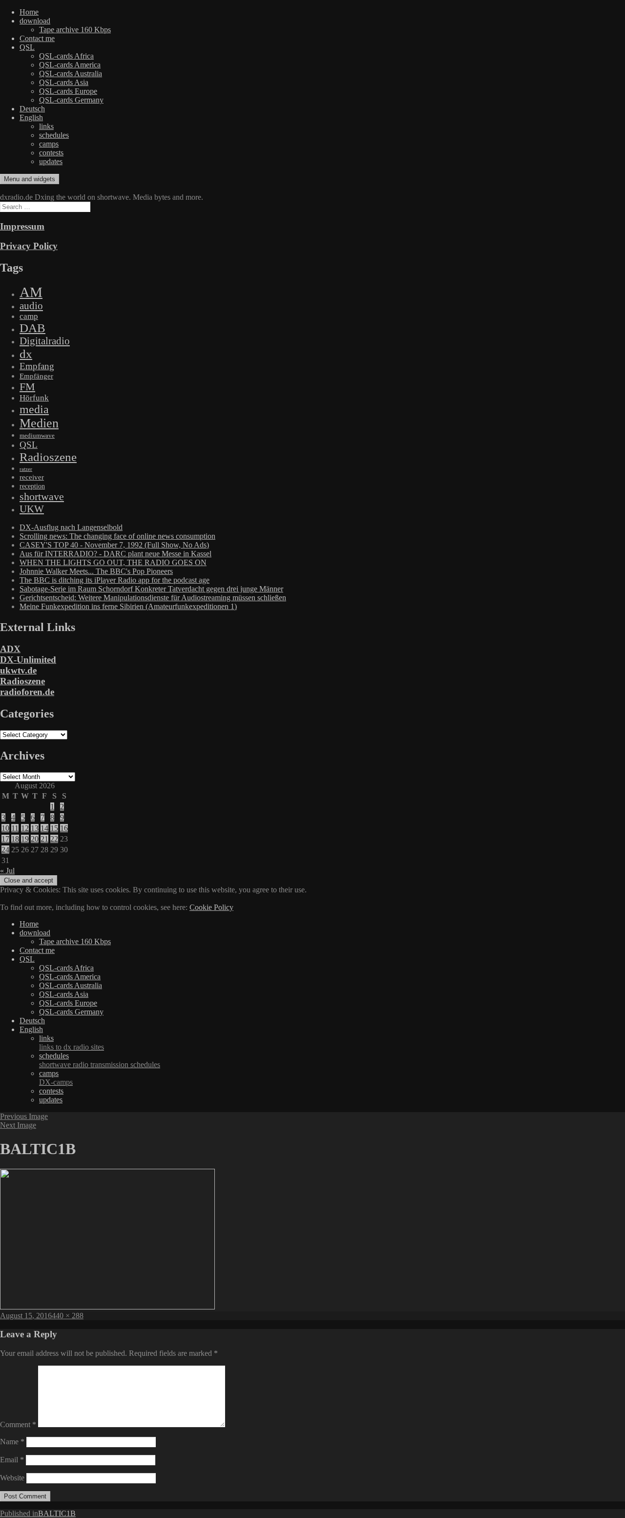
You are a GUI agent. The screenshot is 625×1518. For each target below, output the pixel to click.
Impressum (22, 226)
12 (25, 828)
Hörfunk (34, 397)
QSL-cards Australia (70, 73)
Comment (18, 1424)
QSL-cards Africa (66, 56)
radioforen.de (27, 692)
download (35, 21)
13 (35, 828)
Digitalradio (45, 341)
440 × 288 (67, 1315)
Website (12, 1478)
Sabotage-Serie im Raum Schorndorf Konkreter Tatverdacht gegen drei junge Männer (151, 589)
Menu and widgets (29, 179)
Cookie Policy (211, 907)
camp (29, 316)
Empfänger (36, 376)
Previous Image (24, 1116)
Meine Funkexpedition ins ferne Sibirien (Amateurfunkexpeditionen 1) (128, 606)
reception (32, 486)
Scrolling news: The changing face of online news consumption (117, 536)
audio (31, 305)
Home (29, 12)
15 (54, 828)
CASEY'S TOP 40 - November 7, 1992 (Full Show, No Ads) (114, 545)
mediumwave (37, 435)
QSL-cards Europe (68, 91)
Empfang (37, 366)
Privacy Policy (29, 246)
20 (35, 839)
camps (49, 144)
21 (44, 839)
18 (15, 839)
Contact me (37, 38)
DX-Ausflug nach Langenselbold (71, 527)
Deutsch (32, 109)
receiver (32, 477)
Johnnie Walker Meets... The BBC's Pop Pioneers (96, 571)
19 (25, 839)
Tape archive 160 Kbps (75, 29)
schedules (54, 135)
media (34, 409)
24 (5, 849)
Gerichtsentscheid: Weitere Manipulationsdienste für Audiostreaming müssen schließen (153, 597)
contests (51, 152)
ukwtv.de (18, 670)
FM (27, 386)
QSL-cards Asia (63, 82)
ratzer (26, 469)
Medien (39, 423)
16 (64, 828)
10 (5, 828)
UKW (32, 509)
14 (44, 828)
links (46, 126)
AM (31, 292)
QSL (27, 47)
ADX (10, 649)
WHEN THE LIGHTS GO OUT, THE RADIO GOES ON (113, 562)
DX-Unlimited (28, 659)
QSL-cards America (70, 65)
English (31, 117)
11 (15, 828)
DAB (32, 328)
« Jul (7, 870)
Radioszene (48, 457)
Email (12, 1459)
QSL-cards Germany (71, 100)
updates (50, 161)
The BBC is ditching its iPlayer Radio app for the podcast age (114, 580)
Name (12, 1441)
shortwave (42, 496)
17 (5, 839)
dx (26, 353)
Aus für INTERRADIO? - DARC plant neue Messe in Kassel (115, 553)
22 (54, 839)
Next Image (18, 1125)
